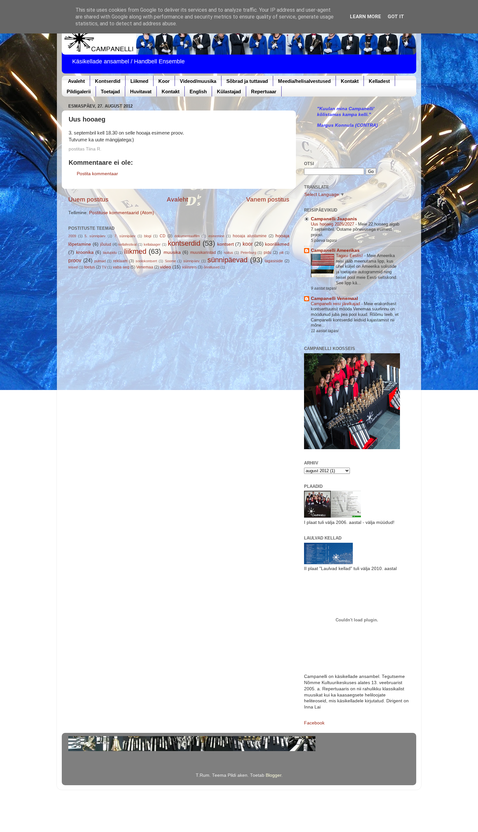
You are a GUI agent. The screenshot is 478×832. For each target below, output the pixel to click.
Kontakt (350, 81)
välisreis (189, 267)
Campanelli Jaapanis (334, 218)
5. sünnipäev (95, 236)
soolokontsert (146, 261)
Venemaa (144, 267)
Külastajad (229, 91)
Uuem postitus (88, 199)
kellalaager (152, 244)
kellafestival (127, 244)
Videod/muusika (198, 81)
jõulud (105, 244)
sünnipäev (191, 261)
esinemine (216, 236)
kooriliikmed (277, 244)
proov (74, 260)
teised (73, 267)
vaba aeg (121, 267)
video (165, 267)
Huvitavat (141, 91)
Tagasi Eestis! (350, 255)
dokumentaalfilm (187, 236)
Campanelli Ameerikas (335, 250)
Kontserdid (107, 81)
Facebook (314, 723)
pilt (281, 252)
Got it (396, 17)
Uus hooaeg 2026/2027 (333, 224)
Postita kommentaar (97, 173)
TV (104, 267)
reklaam (120, 261)
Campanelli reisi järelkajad (336, 303)
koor (248, 244)
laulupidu (110, 252)
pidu (268, 252)
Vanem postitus (267, 199)
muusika (172, 252)
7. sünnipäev (125, 236)
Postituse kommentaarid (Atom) (121, 212)
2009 (72, 236)
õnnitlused (211, 267)
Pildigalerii (79, 91)
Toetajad (110, 91)
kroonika (85, 252)
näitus (228, 252)
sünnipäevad (227, 260)
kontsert (225, 244)
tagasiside (274, 261)
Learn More (365, 17)
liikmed (135, 251)
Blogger (273, 775)
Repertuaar (263, 91)
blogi (147, 236)
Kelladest (379, 81)
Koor (164, 81)
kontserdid (184, 243)
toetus (89, 267)
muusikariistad (203, 252)
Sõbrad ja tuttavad (247, 81)
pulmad (100, 261)
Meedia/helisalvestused (304, 81)
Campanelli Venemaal (334, 298)
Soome (170, 261)
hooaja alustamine (250, 236)
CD (163, 236)
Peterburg (248, 252)
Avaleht (76, 81)
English (198, 91)
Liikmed (139, 81)
